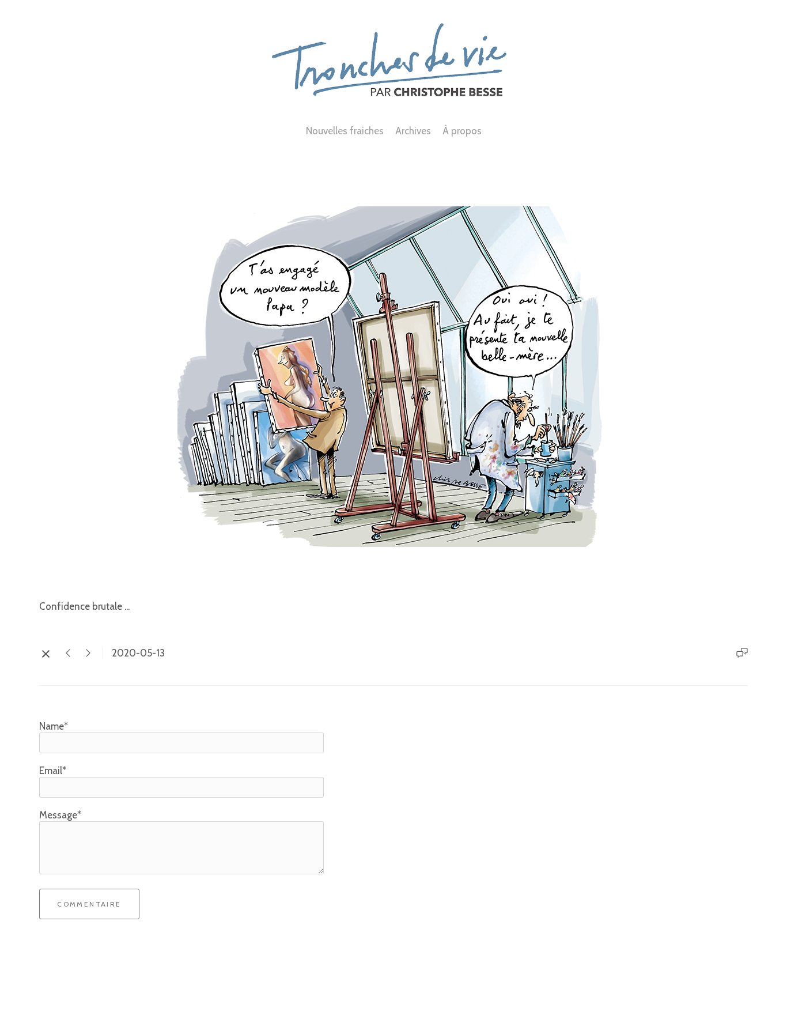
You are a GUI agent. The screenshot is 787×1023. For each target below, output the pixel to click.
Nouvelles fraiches (345, 131)
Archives (413, 131)
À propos (462, 131)
